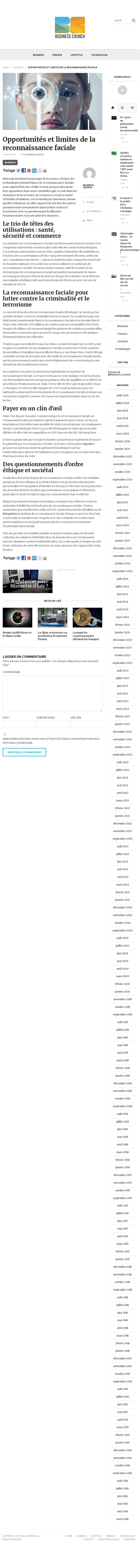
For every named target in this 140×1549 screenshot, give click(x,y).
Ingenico (88, 443)
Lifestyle (77, 55)
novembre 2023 (122, 647)
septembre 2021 (122, 838)
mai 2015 (122, 1412)
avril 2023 (123, 701)
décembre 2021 (122, 823)
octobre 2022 (122, 747)
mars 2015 (122, 1427)
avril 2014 (122, 1511)
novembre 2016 (122, 1274)
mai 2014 (122, 1503)
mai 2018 (122, 1136)
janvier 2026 (122, 448)
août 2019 (122, 1022)
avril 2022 (123, 792)
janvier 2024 (122, 632)
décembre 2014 (122, 1450)
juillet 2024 (122, 586)
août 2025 (122, 487)
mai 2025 (122, 510)
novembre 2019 (122, 999)
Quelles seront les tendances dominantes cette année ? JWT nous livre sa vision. (126, 164)
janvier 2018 (122, 1167)
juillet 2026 (122, 403)
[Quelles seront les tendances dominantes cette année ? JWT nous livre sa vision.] (114, 154)
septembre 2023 (123, 663)
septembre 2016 (122, 1289)
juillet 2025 (122, 494)
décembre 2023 (122, 640)
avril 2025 (122, 517)
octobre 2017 (122, 1190)
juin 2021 (122, 861)
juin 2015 (122, 1404)
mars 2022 (122, 800)
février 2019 (123, 1068)
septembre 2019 (122, 1014)
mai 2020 (122, 961)
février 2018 (122, 1159)
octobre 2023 (122, 655)
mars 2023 (122, 708)
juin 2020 (122, 953)
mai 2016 (122, 1320)
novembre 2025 (122, 464)
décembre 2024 (122, 548)
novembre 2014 (122, 1458)
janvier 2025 (122, 540)
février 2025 (122, 533)
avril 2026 (123, 426)
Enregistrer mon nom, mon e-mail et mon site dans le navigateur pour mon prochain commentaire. (51, 740)
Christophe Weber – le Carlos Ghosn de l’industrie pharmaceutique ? (126, 243)
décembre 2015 (122, 1358)
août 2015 (122, 1389)
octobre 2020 (123, 922)
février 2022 (122, 808)
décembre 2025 (122, 456)
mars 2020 (122, 976)
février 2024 (122, 624)
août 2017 (122, 1205)
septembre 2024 (122, 571)
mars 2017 (122, 1243)
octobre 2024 (123, 563)
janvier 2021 (122, 899)
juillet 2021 (122, 854)
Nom (6, 717)
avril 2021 (122, 877)
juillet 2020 (122, 945)
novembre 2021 (122, 831)
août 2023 (123, 670)
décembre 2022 (122, 731)
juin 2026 (122, 410)
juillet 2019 (122, 1029)
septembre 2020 (122, 930)
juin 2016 (122, 1312)
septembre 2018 (122, 1106)
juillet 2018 (122, 1121)
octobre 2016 (122, 1282)
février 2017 (122, 1251)
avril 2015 (122, 1419)
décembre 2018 (122, 1083)
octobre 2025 (122, 471)
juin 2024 (122, 594)
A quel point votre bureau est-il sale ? (29, 584)
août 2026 (123, 395)
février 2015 (123, 1435)
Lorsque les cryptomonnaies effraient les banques (86, 636)
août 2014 (122, 1480)
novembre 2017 (123, 1182)
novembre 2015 (122, 1366)
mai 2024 (122, 601)
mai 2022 (122, 785)
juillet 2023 (122, 678)
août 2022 (123, 762)
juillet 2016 (122, 1305)
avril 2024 (122, 609)
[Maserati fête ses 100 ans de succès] (114, 277)
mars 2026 (122, 433)
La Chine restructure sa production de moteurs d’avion (52, 636)
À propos (129, 1539)
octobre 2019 (122, 1007)
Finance (57, 55)
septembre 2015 (122, 1381)
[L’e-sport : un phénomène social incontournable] (114, 118)
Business (38, 55)
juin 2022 (122, 777)
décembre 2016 (122, 1266)
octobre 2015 (122, 1373)
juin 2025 (122, 502)
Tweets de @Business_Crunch (119, 373)
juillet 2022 (122, 770)
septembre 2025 (122, 479)
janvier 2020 (122, 991)
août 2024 (122, 578)
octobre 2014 (122, 1465)
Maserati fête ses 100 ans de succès (126, 280)
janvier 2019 (122, 1075)
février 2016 (123, 1343)
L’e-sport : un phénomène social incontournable (126, 124)
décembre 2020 (122, 907)
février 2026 (122, 441)
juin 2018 (122, 1129)
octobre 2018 (122, 1098)
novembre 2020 (122, 915)
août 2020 (122, 938)
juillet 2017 (122, 1213)
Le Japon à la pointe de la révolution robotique (126, 205)
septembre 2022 (123, 754)
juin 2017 (122, 1221)
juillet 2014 (122, 1488)
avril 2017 (122, 1236)
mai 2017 (122, 1228)
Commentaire (11, 672)
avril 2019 (122, 1052)
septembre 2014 (122, 1473)
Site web (76, 717)
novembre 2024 (122, 556)
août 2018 (122, 1114)
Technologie (99, 55)
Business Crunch (34, 154)
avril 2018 (122, 1144)
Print (89, 220)
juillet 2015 (122, 1396)
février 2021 (122, 892)
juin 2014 (122, 1496)
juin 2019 (122, 1037)
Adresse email (47, 717)
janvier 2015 (122, 1442)
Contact (89, 1539)
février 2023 (122, 716)
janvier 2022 (122, 815)
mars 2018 (122, 1152)
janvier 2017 (123, 1259)
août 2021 (122, 846)
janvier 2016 (122, 1350)
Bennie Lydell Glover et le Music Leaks (17, 634)
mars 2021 (122, 884)
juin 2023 (122, 685)
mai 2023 (122, 693)
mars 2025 (122, 525)
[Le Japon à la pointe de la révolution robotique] (114, 199)
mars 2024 (122, 617)
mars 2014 (122, 1519)
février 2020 (122, 984)
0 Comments (93, 211)
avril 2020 (122, 968)
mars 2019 (122, 1060)
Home (6, 67)
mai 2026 (122, 418)
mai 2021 (122, 869)
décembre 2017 (123, 1175)
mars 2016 (122, 1335)
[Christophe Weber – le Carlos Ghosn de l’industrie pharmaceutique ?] (114, 235)
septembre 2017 (122, 1198)
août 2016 (122, 1297)
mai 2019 (122, 1045)
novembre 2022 (122, 739)
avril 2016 (122, 1328)
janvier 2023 (122, 724)
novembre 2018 (122, 1091)
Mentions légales (109, 1539)
